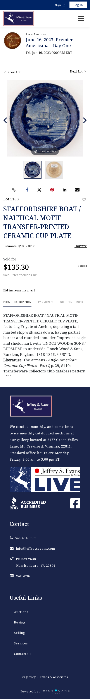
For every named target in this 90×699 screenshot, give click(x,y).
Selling (19, 633)
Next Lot (76, 71)
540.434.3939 (25, 538)
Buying (19, 622)
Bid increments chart (19, 290)
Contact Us (22, 654)
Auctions (21, 612)
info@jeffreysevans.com (35, 548)
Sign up (60, 5)
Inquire (80, 246)
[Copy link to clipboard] (14, 190)
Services (21, 643)
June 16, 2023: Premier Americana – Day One (49, 42)
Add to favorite (84, 199)
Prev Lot (14, 72)
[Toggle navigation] (81, 18)
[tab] (17, 304)
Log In (78, 5)
